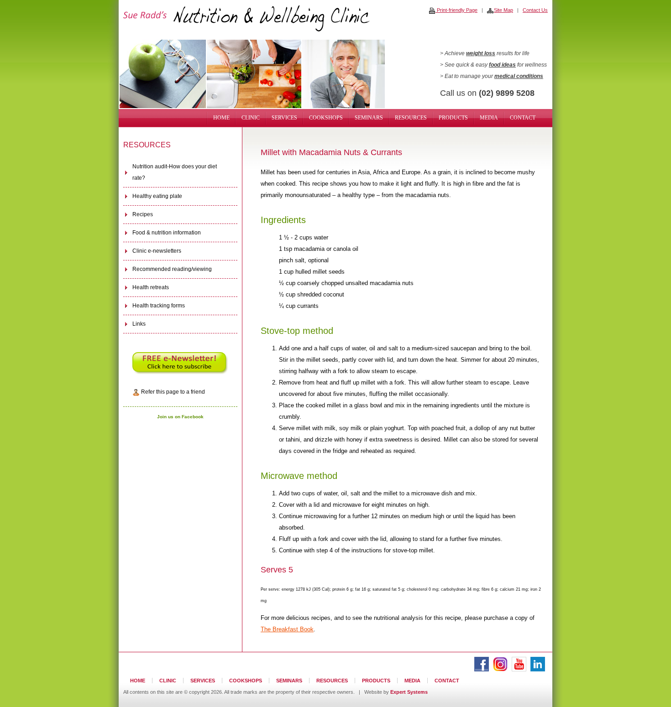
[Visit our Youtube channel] (519, 669)
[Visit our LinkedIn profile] (537, 669)
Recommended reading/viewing (172, 269)
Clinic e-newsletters (156, 251)
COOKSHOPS (326, 117)
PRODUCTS (453, 117)
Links (139, 324)
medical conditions (518, 76)
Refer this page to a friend (172, 392)
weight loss (480, 53)
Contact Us (535, 10)
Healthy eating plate (157, 196)
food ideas (502, 65)
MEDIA (489, 117)
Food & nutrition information (166, 232)
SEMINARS (369, 117)
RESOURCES (411, 117)
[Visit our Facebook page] (481, 669)
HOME (221, 117)
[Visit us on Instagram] (500, 669)
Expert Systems (409, 692)
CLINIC (250, 117)
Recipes (142, 214)
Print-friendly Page (456, 10)
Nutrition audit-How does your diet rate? (174, 172)
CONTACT (522, 117)
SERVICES (284, 117)
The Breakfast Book (287, 629)
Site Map (503, 10)
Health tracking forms (158, 305)
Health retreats (150, 287)
